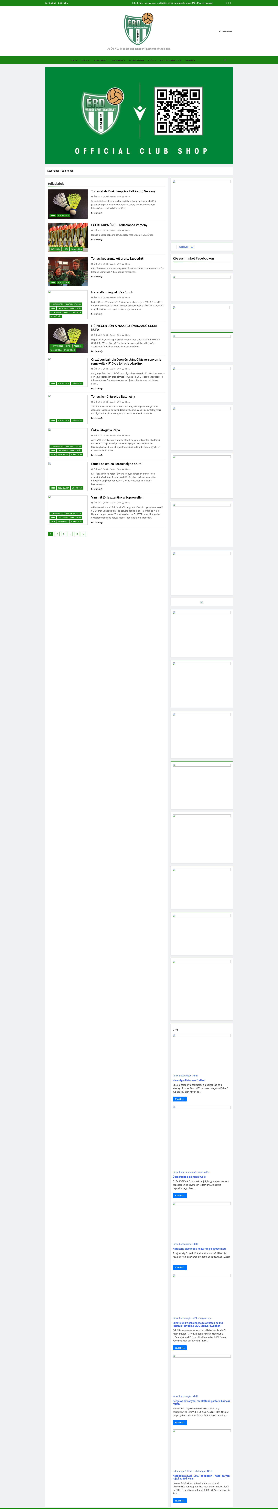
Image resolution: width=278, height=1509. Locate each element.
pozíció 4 (78, 346)
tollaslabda (63, 215)
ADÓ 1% (152, 60)
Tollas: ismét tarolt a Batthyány (113, 396)
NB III (65, 312)
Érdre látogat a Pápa (105, 430)
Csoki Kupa (55, 249)
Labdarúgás (118, 60)
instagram (63, 308)
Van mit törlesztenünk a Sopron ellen (117, 497)
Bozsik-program (73, 304)
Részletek (95, 212)
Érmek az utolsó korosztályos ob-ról (116, 464)
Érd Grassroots (169, 60)
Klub (84, 60)
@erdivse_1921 (187, 246)
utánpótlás (56, 316)
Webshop (190, 60)
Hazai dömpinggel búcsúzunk (112, 292)
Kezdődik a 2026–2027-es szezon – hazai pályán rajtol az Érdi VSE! (201, 1477)
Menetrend (100, 60)
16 (77, 534)
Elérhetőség (136, 60)
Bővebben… (180, 1099)
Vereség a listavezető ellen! (200, 3)
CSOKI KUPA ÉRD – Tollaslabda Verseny (119, 225)
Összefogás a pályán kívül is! (189, 1176)
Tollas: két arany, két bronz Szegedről (117, 258)
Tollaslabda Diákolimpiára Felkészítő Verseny (123, 191)
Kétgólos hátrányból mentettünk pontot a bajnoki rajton (201, 1402)
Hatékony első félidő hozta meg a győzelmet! (199, 1248)
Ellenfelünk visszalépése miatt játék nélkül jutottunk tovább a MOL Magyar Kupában (198, 1324)
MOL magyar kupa (202, 1318)
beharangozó (57, 304)
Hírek (74, 60)
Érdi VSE (98, 196)
